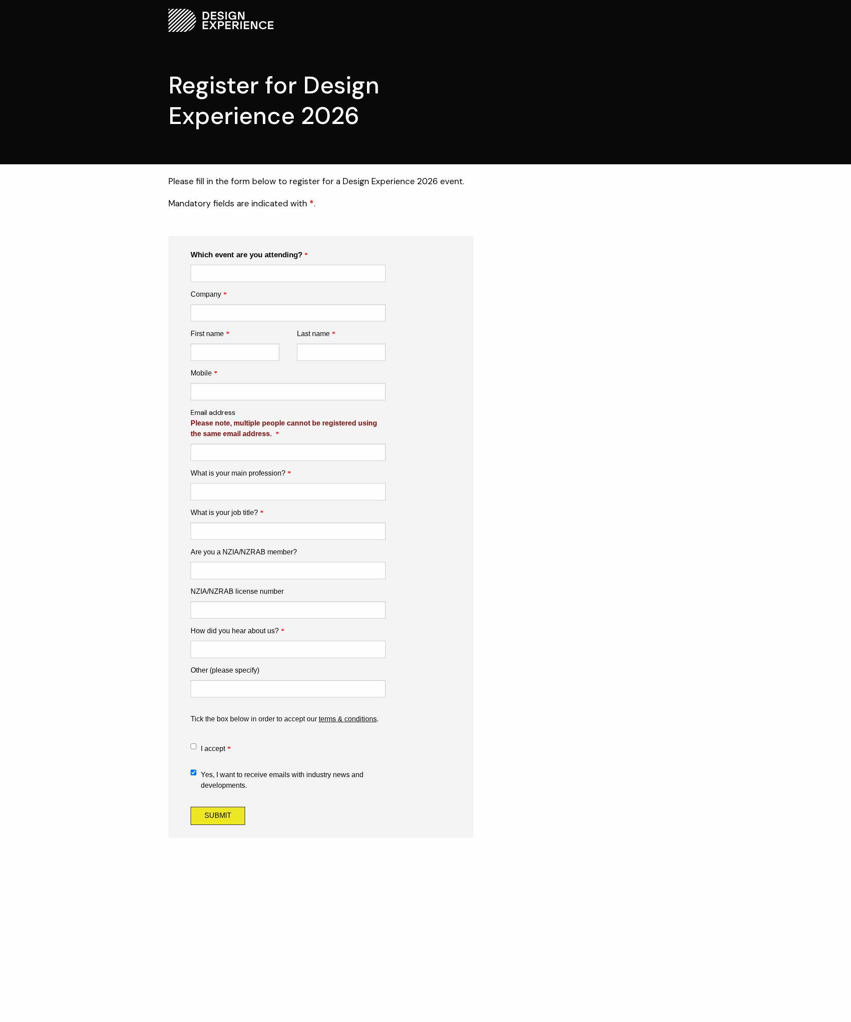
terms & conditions (348, 719)
